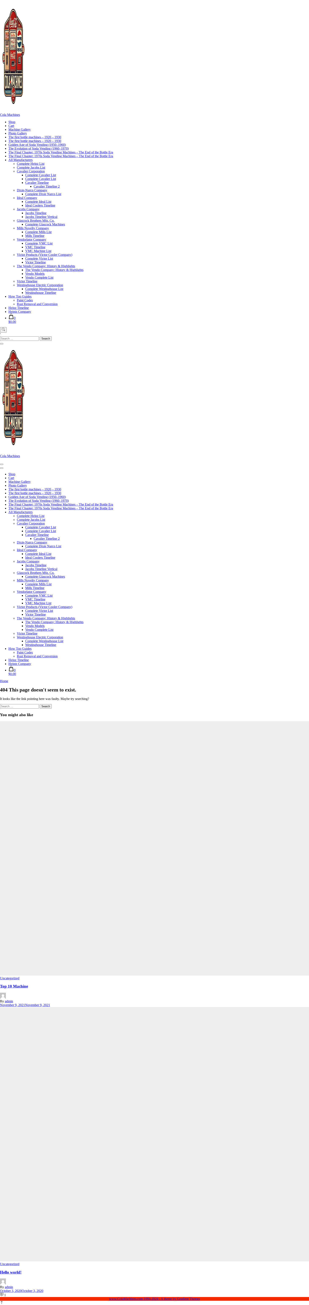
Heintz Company (19, 311)
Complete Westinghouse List (44, 289)
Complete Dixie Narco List (43, 194)
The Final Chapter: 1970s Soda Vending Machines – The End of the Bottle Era (60, 152)
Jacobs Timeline (35, 213)
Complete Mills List (38, 232)
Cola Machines (10, 115)
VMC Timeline (35, 247)
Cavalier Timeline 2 (47, 186)
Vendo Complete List (39, 277)
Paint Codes (25, 300)
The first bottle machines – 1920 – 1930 (34, 137)
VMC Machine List (38, 251)
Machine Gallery (19, 129)
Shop (11, 122)
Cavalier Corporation (31, 171)
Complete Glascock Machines (45, 224)
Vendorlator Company (31, 239)
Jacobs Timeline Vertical (41, 217)
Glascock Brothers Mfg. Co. (35, 220)
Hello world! (10, 1272)
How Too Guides (20, 296)
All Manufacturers (20, 160)
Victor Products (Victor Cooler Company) (44, 254)
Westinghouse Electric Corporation (40, 285)
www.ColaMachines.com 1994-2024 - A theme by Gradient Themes (154, 1299)
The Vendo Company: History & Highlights (46, 266)
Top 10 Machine (14, 986)
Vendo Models (35, 273)
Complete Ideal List (38, 201)
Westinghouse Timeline (40, 292)
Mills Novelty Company (33, 228)
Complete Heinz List (30, 163)
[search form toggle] (3, 330)
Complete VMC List (39, 243)
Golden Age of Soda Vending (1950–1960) (37, 144)
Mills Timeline (34, 236)
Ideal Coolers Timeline (40, 205)
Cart (11, 126)
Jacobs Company (28, 209)
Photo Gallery (17, 133)
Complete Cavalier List (40, 175)
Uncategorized (9, 978)
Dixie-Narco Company (32, 190)
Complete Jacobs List (31, 167)
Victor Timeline (35, 262)
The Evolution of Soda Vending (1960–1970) (38, 148)
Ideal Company (27, 198)
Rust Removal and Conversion (37, 304)
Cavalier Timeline (37, 182)
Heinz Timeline (18, 308)
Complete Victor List (39, 258)
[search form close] (1, 343)
